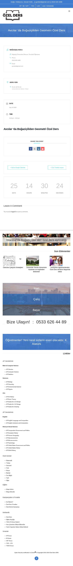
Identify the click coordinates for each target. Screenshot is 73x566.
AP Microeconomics (11, 440)
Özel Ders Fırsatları (11, 504)
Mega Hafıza (9, 489)
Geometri (8, 465)
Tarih (7, 478)
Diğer (7, 480)
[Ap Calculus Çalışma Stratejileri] (9, 261)
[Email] (42, 149)
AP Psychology (10, 443)
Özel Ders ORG (54, 552)
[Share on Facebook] (30, 149)
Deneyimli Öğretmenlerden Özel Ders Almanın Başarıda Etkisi (60, 270)
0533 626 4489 (16, 60)
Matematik (9, 460)
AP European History (12, 433)
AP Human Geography (12, 435)
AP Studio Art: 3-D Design (13, 404)
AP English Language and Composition (17, 420)
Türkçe (8, 463)
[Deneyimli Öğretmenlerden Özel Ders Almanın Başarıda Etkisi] (56, 261)
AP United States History (13, 448)
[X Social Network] (34, 149)
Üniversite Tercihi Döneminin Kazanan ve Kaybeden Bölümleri (36, 270)
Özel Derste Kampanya (12, 507)
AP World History (11, 450)
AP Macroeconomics (12, 438)
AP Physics (9, 389)
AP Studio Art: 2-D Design (13, 401)
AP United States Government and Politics (18, 445)
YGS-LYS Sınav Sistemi (12, 522)
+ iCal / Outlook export (56, 167)
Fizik (7, 468)
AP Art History (10, 396)
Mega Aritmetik (10, 491)
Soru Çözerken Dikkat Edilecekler (15, 524)
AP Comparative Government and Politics (18, 430)
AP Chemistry (10, 384)
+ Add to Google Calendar (17, 167)
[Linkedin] (38, 149)
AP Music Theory (11, 399)
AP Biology (9, 382)
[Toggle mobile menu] (69, 11)
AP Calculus (9, 369)
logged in (13, 211)
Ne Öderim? (9, 502)
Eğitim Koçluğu (10, 519)
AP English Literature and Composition (17, 423)
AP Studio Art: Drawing (12, 406)
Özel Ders (9, 517)
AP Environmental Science (13, 386)
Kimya (8, 470)
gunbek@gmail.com (17, 66)
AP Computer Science (12, 372)
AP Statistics (9, 374)
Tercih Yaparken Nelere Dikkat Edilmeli (17, 527)
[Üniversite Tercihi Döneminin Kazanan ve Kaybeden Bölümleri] (32, 261)
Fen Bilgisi (9, 475)
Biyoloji (8, 473)
